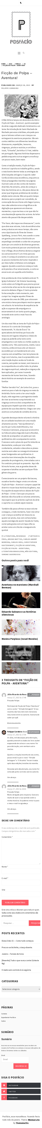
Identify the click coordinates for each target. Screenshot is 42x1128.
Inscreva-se (21, 1066)
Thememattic (22, 1123)
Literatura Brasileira (13, 551)
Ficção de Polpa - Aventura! (15, 548)
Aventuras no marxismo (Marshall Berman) (20, 586)
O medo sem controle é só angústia (16, 970)
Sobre (3, 1021)
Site (3, 890)
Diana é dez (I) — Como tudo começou (18, 941)
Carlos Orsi (17, 542)
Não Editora (31, 551)
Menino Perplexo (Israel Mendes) (20, 638)
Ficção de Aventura (25, 545)
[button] (21, 3)
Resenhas (21, 536)
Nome (5, 866)
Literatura (9, 536)
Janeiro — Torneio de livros (13, 954)
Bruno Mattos (15, 539)
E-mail (5, 878)
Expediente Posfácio (8, 1017)
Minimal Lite (34, 1119)
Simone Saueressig (11, 554)
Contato (4, 1014)
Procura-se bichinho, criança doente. (17, 947)
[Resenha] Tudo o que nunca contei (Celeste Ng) (20, 962)
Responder (34, 695)
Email (3, 1055)
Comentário (7, 837)
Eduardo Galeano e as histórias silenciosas (19, 613)
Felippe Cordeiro (9, 88)
